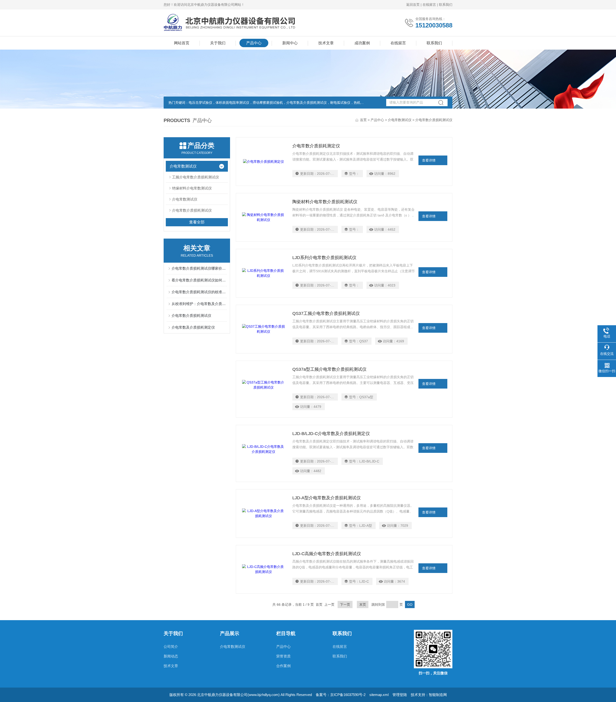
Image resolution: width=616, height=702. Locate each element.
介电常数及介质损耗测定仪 (193, 327)
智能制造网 (438, 695)
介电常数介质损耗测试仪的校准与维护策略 (199, 292)
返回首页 (413, 4)
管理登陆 (399, 695)
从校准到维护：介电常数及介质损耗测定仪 (199, 304)
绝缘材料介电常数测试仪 (192, 188)
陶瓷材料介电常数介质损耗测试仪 (324, 201)
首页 (363, 120)
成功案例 (362, 43)
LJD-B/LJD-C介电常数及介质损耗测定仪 (331, 433)
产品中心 (254, 43)
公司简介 (171, 646)
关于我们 (217, 43)
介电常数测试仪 (399, 120)
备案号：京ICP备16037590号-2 (341, 695)
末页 (362, 604)
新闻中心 (290, 43)
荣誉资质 (283, 656)
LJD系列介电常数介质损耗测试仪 (324, 257)
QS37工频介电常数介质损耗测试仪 (326, 313)
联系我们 (445, 4)
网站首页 (181, 43)
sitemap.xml (379, 695)
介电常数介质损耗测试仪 (192, 210)
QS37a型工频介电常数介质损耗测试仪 (329, 369)
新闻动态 (171, 656)
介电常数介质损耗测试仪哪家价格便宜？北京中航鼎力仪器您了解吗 (199, 268)
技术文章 (326, 43)
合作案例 (283, 666)
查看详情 (429, 160)
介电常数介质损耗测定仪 (316, 145)
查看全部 (197, 222)
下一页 (345, 604)
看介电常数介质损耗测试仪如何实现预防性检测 (199, 280)
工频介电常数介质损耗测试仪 (195, 177)
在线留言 (429, 4)
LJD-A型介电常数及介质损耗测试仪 (326, 497)
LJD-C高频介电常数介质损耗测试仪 (326, 553)
